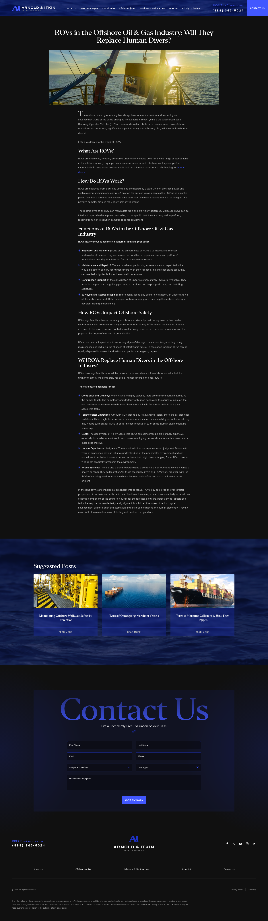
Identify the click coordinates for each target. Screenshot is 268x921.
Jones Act (173, 8)
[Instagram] (247, 843)
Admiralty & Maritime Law (152, 8)
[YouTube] (240, 843)
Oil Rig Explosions (191, 8)
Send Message (134, 799)
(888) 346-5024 (228, 10)
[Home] (33, 8)
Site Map (252, 889)
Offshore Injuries (127, 8)
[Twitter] (234, 843)
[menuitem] (72, 8)
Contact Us (257, 8)
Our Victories (108, 8)
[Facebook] (227, 843)
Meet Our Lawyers (89, 8)
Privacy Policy (236, 889)
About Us (72, 8)
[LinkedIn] (254, 843)
